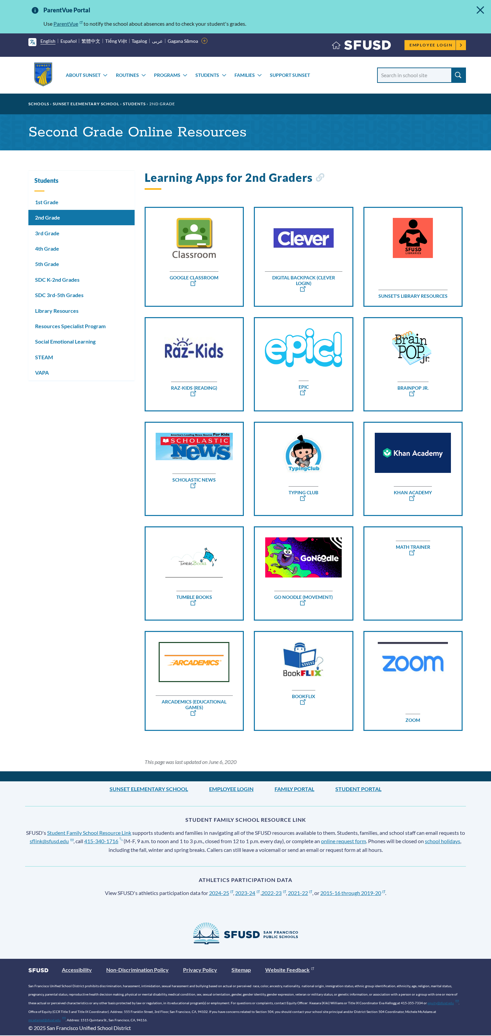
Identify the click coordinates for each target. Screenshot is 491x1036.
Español (68, 41)
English (47, 41)
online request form (343, 841)
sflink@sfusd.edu (49, 841)
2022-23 (272, 893)
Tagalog (139, 41)
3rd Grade (47, 233)
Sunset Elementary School (86, 103)
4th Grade (47, 248)
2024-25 (219, 893)
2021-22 (298, 893)
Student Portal (358, 789)
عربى (157, 41)
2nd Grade (47, 217)
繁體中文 (90, 41)
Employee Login (431, 44)
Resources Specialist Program (70, 326)
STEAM (44, 357)
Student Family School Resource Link (89, 832)
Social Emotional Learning (65, 341)
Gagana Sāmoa (183, 41)
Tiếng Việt (116, 41)
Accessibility (77, 969)
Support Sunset (290, 75)
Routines (127, 75)
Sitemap (241, 969)
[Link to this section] (319, 178)
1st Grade (46, 202)
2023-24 (245, 893)
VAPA (42, 372)
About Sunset (83, 75)
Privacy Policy (200, 969)
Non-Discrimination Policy (137, 969)
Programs (167, 75)
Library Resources (56, 310)
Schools (38, 103)
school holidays (442, 841)
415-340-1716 (101, 841)
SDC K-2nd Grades (57, 279)
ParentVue (65, 23)
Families (244, 75)
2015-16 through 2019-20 (350, 893)
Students (207, 75)
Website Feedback (287, 969)
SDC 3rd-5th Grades (59, 295)
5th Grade (47, 264)
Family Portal (294, 789)
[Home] (361, 46)
